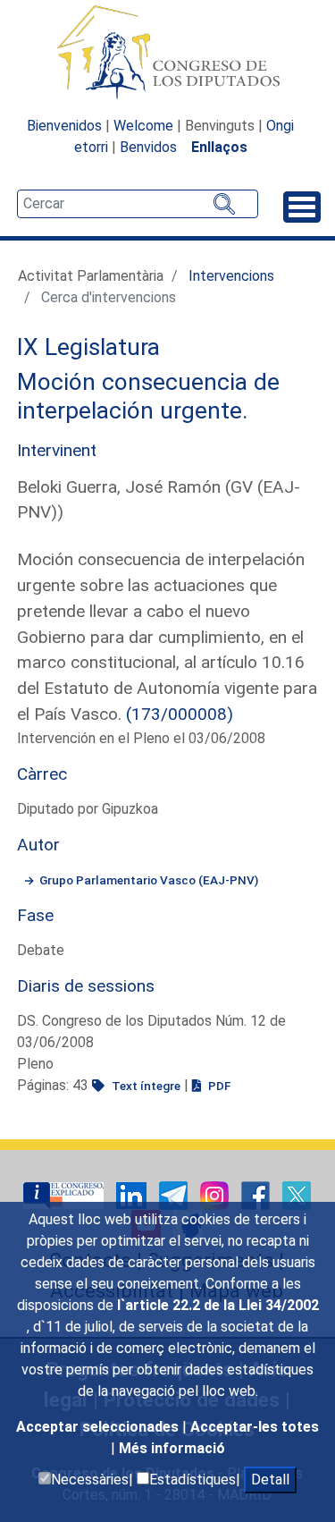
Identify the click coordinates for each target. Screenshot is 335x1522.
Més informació (172, 1448)
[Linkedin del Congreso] (133, 1194)
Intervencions (231, 275)
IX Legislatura (88, 347)
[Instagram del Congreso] (216, 1194)
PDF (217, 1085)
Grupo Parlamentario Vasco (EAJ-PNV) (148, 880)
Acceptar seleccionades (99, 1426)
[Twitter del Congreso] (296, 1194)
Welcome (143, 125)
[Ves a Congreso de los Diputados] (168, 51)
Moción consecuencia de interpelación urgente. (148, 396)
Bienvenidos (64, 125)
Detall (270, 1479)
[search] (137, 204)
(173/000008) (179, 714)
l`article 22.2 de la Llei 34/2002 (218, 1305)
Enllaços (219, 147)
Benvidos (148, 147)
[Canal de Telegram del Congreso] (175, 1194)
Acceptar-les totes (254, 1426)
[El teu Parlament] (65, 1194)
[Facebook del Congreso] (257, 1194)
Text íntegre (144, 1085)
